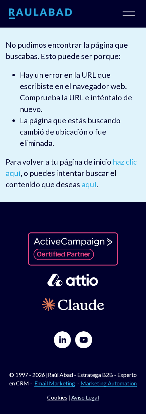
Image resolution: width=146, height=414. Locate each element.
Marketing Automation (108, 383)
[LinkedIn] (62, 339)
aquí (89, 184)
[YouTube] (83, 339)
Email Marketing (54, 383)
